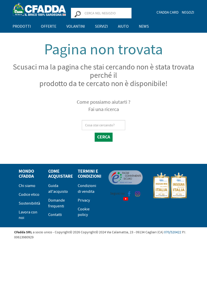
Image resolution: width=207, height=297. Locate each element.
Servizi (101, 26)
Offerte (48, 26)
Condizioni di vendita (87, 188)
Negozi (188, 12)
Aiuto (123, 26)
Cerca (103, 137)
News (144, 26)
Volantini (75, 26)
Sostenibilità (29, 203)
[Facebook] (129, 193)
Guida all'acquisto (58, 188)
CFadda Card (167, 12)
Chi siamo (27, 185)
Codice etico (29, 194)
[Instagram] (137, 193)
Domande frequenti (56, 203)
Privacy (84, 200)
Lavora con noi (28, 215)
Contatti (55, 214)
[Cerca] (77, 14)
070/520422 (172, 232)
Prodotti (22, 26)
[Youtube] (126, 198)
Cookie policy (84, 212)
